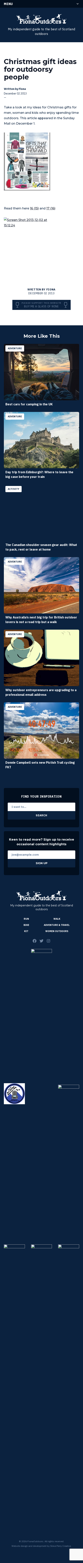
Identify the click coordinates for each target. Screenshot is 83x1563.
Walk (56, 918)
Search (41, 815)
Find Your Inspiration (41, 796)
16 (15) (34, 208)
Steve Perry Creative (60, 1545)
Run (26, 918)
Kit (26, 931)
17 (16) (50, 208)
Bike (26, 925)
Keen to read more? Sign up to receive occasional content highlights (41, 842)
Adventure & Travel (57, 925)
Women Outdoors (56, 931)
